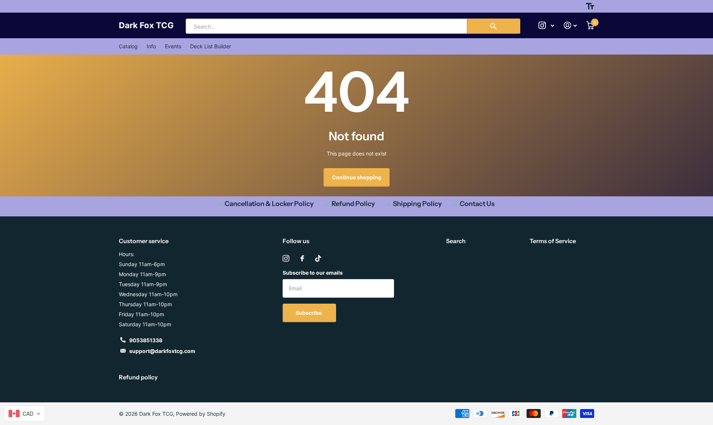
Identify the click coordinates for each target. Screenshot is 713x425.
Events (173, 46)
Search (456, 241)
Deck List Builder (210, 46)
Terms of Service (553, 241)
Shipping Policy (417, 204)
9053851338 (145, 340)
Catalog (128, 46)
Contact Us (477, 204)
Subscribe (309, 313)
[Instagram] (286, 258)
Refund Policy (353, 204)
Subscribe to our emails (313, 272)
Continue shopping (356, 177)
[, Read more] (546, 25)
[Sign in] (570, 25)
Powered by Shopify (200, 414)
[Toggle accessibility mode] (590, 6)
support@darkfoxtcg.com (162, 351)
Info (151, 46)
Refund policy (138, 377)
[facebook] (302, 258)
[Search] (493, 26)
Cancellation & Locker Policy (269, 204)
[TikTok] (318, 258)
